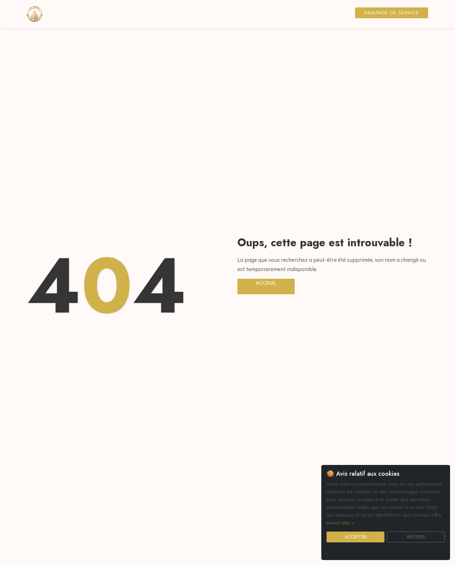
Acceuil (266, 283)
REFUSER (416, 536)
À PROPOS (210, 14)
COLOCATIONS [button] (146, 14)
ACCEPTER (355, 536)
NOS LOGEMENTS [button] (101, 14)
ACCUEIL (61, 14)
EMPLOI (181, 14)
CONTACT (243, 14)
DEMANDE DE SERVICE (391, 12)
